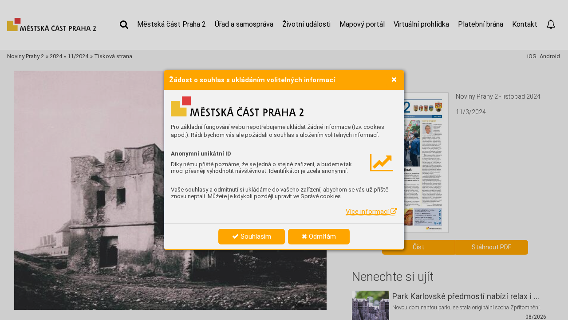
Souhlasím (255, 236)
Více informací (368, 212)
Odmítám (321, 236)
